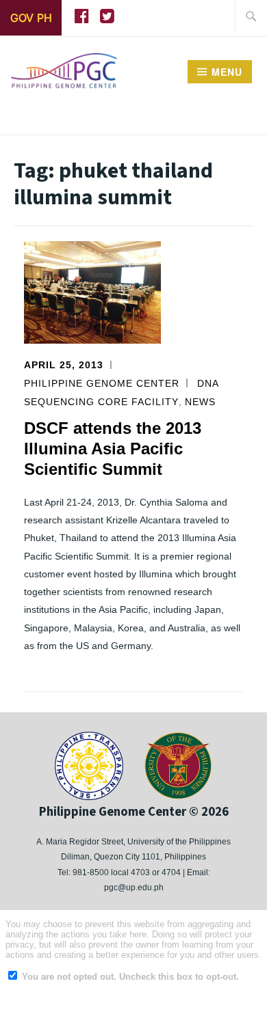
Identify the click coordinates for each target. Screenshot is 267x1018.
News (200, 401)
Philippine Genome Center (101, 383)
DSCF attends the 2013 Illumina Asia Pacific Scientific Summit (112, 448)
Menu (227, 72)
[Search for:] (251, 15)
